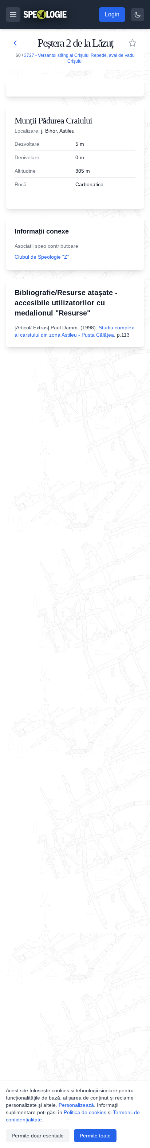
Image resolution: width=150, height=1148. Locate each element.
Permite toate (95, 1136)
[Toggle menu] (13, 14)
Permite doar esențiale (38, 1136)
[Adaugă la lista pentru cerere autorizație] (132, 43)
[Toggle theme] (137, 14)
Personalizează (76, 1105)
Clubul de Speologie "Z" (42, 257)
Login (112, 14)
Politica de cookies (85, 1112)
